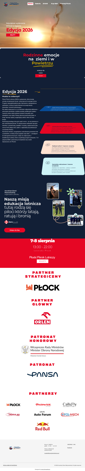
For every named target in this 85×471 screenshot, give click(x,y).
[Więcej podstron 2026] (48, 3)
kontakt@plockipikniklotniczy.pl (51, 453)
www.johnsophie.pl (45, 469)
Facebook (69, 447)
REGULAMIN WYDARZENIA (10, 465)
